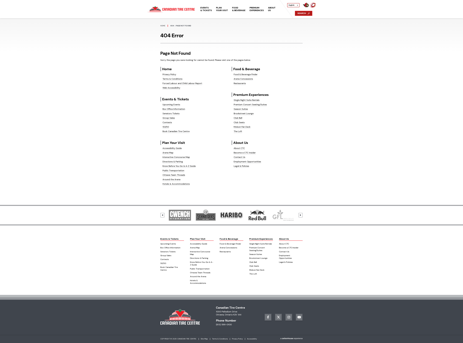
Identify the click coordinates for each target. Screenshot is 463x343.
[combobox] (293, 5)
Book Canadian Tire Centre (176, 131)
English (291, 5)
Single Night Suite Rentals (246, 100)
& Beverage (238, 9)
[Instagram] (288, 317)
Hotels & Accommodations (176, 183)
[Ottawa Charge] (312, 7)
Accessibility (252, 339)
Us (272, 9)
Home (162, 26)
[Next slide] (301, 215)
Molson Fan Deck (242, 126)
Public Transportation (173, 170)
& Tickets (206, 9)
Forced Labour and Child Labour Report (182, 83)
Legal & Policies (241, 166)
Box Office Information (174, 109)
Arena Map (168, 152)
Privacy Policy (169, 74)
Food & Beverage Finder (246, 74)
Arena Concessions (243, 78)
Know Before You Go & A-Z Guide (179, 166)
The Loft (238, 131)
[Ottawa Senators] (305, 7)
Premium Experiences (251, 95)
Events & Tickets (175, 99)
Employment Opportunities (247, 161)
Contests (167, 122)
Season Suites (241, 109)
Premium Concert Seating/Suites (250, 104)
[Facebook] (268, 317)
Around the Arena (171, 179)
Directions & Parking (173, 161)
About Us (240, 143)
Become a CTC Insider (245, 152)
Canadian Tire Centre (171, 9)
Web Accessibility (171, 87)
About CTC (239, 148)
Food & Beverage (246, 69)
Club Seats (239, 122)
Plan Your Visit (173, 143)
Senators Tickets (171, 113)
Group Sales (169, 118)
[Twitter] (278, 317)
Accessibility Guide (172, 148)
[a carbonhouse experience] (291, 339)
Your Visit (222, 9)
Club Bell (238, 118)
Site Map (204, 339)
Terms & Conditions (172, 78)
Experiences (257, 9)
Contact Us (239, 157)
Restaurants (240, 83)
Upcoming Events (171, 104)
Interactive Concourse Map (176, 157)
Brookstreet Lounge (244, 113)
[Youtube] (299, 317)
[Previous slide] (162, 215)
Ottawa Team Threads (174, 175)
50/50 (166, 126)
